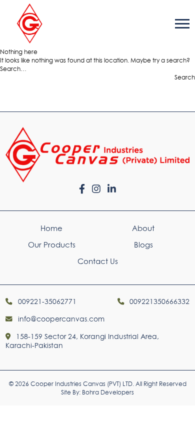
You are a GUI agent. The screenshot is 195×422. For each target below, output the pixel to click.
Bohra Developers (108, 392)
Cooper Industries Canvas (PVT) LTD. (82, 384)
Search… (13, 68)
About (143, 228)
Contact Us (98, 261)
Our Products (52, 245)
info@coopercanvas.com (60, 319)
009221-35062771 (46, 301)
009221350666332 (159, 301)
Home (51, 228)
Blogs (143, 245)
